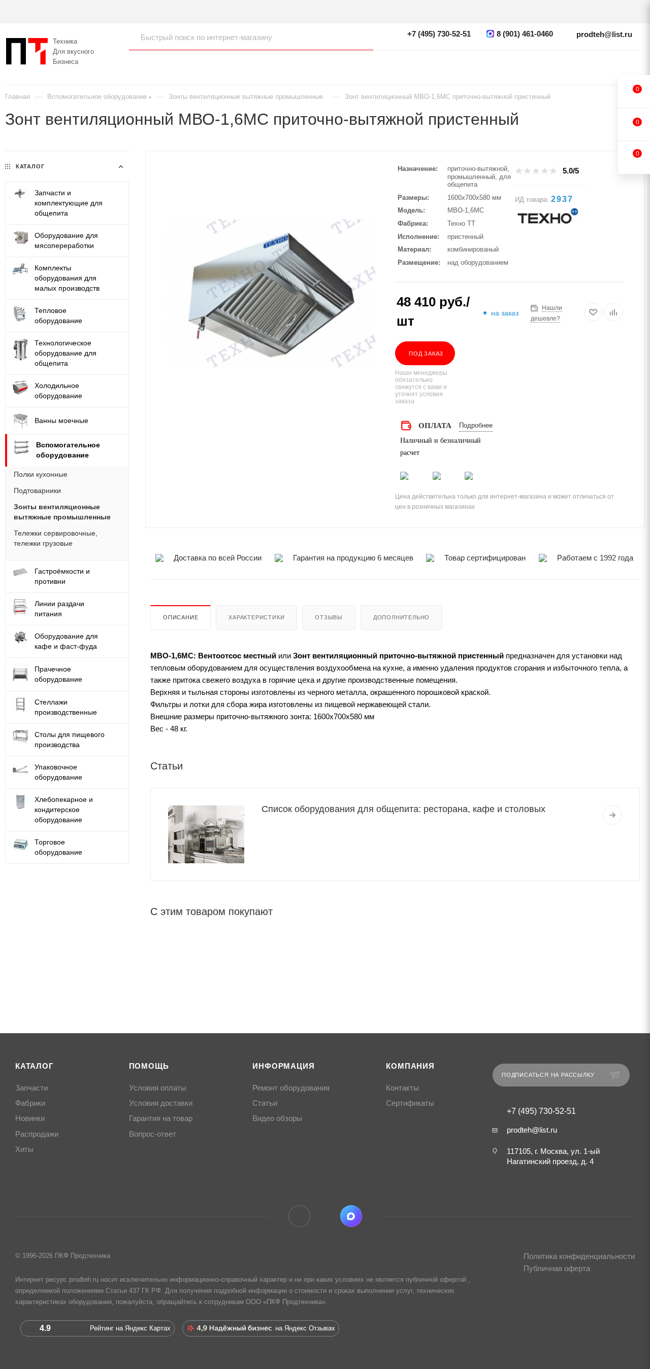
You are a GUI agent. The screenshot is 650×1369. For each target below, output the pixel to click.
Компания (410, 1066)
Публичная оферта (557, 1268)
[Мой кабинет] (634, 63)
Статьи (264, 1103)
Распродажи (36, 1134)
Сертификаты (410, 1103)
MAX (351, 1216)
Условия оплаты (157, 1088)
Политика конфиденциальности (579, 1256)
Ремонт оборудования (291, 1088)
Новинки (30, 1118)
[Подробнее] (612, 815)
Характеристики (256, 617)
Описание (180, 617)
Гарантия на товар (160, 1118)
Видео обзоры (277, 1118)
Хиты (24, 1149)
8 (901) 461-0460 (525, 33)
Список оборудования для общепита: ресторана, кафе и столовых (403, 809)
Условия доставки (160, 1103)
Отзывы (329, 617)
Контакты (402, 1088)
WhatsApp (325, 1216)
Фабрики (30, 1103)
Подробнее (476, 425)
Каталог (34, 1066)
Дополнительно (401, 617)
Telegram (299, 1216)
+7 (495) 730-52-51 (439, 33)
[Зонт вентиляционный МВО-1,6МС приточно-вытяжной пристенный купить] (270, 293)
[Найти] (355, 37)
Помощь (149, 1066)
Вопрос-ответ (152, 1134)
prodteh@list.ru (604, 34)
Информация (283, 1066)
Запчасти (31, 1088)
